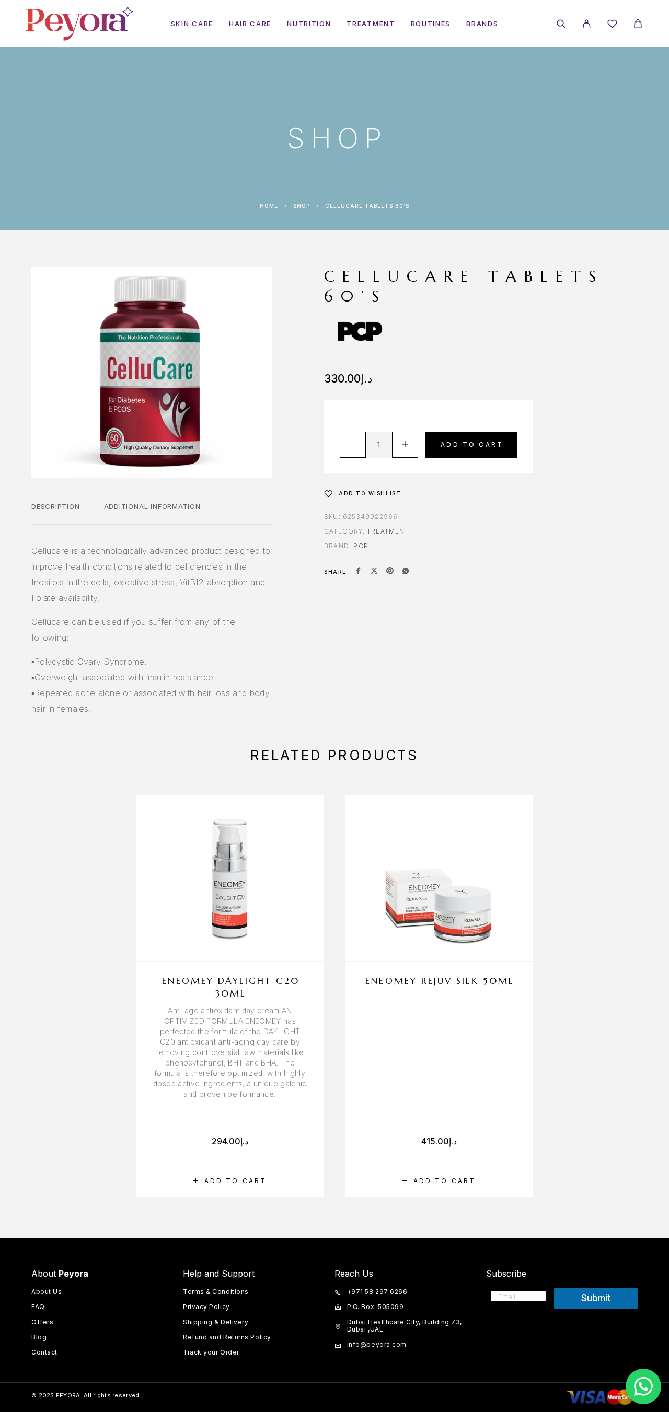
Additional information (152, 506)
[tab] (55, 513)
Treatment (371, 24)
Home (269, 206)
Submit (595, 1298)
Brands (482, 24)
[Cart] (638, 25)
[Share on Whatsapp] (405, 571)
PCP (360, 546)
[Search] (561, 24)
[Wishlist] (612, 25)
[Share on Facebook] (358, 571)
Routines (431, 24)
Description (55, 506)
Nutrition (309, 24)
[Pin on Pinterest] (390, 571)
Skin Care (192, 24)
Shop (301, 206)
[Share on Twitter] (374, 571)
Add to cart (472, 444)
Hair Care (250, 24)
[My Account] (586, 24)
